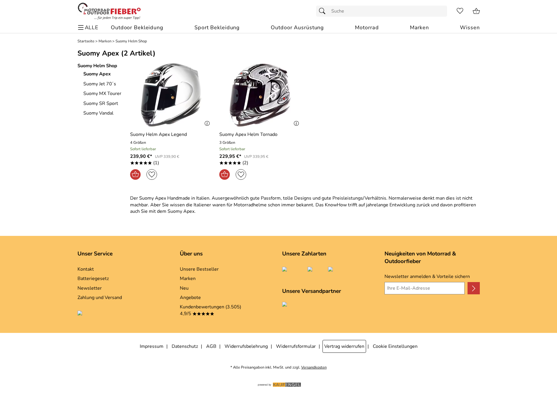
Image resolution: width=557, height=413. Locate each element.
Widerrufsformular (296, 346)
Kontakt (85, 269)
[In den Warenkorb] (135, 174)
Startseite (85, 41)
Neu (184, 288)
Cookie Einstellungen (395, 346)
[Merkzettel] (459, 11)
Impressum (151, 346)
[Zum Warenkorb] (476, 11)
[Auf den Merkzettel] (151, 174)
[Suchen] (323, 11)
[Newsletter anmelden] (474, 288)
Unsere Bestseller (199, 269)
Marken (105, 41)
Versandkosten (314, 367)
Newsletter (89, 288)
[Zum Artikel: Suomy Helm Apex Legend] (171, 95)
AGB (211, 346)
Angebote (190, 297)
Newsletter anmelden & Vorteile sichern (427, 276)
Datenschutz (185, 346)
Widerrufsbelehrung (246, 346)
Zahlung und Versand (99, 297)
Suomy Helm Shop (131, 41)
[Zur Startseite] (109, 11)
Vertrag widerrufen (344, 346)
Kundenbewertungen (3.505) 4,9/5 (210, 310)
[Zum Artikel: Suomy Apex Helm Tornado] (260, 95)
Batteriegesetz (93, 278)
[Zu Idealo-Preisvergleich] (106, 314)
